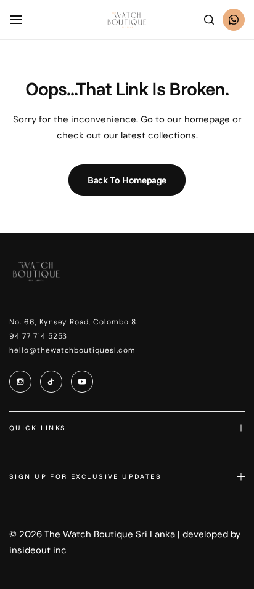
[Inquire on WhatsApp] (234, 20)
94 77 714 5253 (38, 336)
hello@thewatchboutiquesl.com (72, 350)
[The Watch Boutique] (127, 20)
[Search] (209, 19)
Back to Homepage (127, 180)
